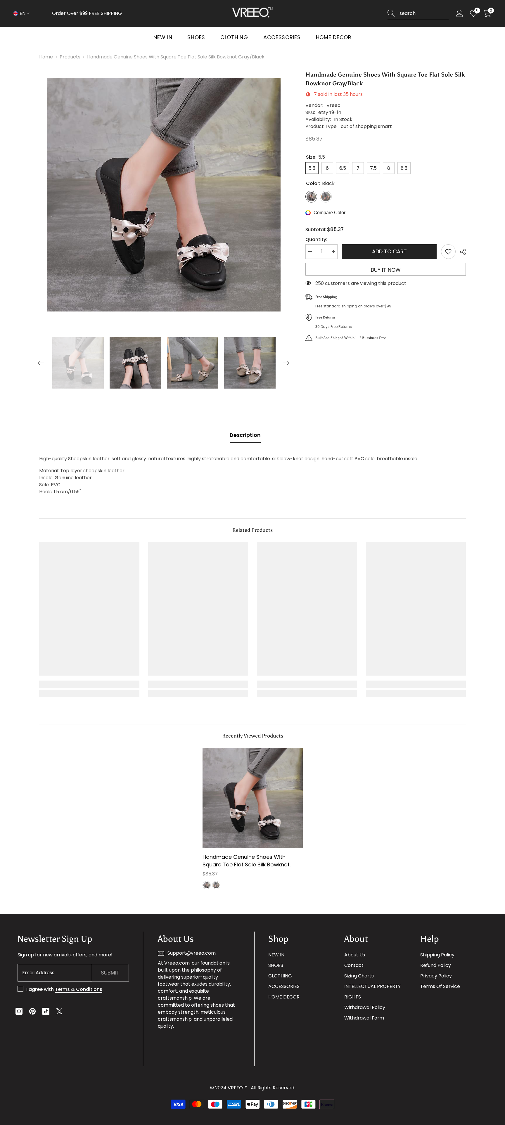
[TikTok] (46, 1011)
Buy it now (386, 270)
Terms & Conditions (78, 989)
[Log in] (459, 13)
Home (46, 56)
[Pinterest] (32, 1011)
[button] (41, 363)
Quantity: (316, 239)
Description (245, 435)
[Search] (418, 13)
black (207, 885)
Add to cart (389, 251)
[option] (163, 194)
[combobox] (424, 13)
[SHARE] (461, 252)
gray (216, 885)
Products (70, 56)
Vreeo (333, 105)
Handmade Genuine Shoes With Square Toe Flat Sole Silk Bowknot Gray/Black (246, 860)
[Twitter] (59, 1011)
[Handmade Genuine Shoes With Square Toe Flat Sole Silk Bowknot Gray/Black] (253, 798)
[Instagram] (19, 1011)
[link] (89, 684)
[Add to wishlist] (448, 251)
